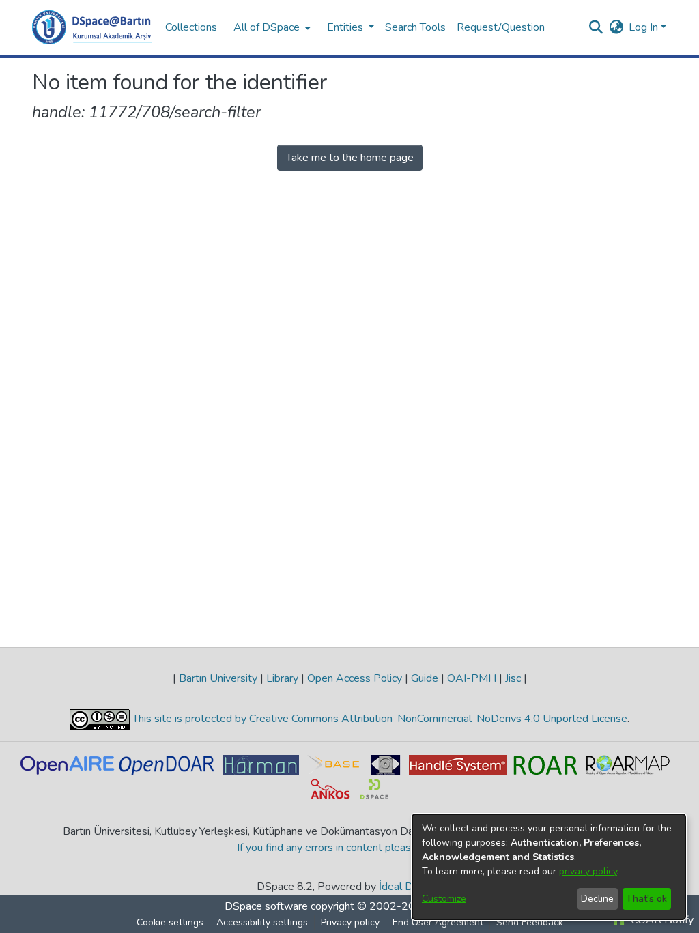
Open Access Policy (354, 678)
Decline (597, 898)
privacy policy (588, 871)
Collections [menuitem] (191, 27)
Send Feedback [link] (529, 922)
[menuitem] (271, 27)
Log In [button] (645, 27)
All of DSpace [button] (266, 27)
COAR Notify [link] (661, 920)
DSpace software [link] (266, 906)
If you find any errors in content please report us (350, 847)
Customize (444, 898)
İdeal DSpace (410, 886)
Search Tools (415, 27)
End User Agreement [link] (438, 922)
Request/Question (501, 27)
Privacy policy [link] (350, 922)
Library (282, 678)
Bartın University (218, 678)
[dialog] (548, 866)
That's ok (646, 898)
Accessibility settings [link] (262, 922)
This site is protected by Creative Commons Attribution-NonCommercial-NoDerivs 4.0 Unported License (378, 718)
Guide (424, 678)
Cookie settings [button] (170, 922)
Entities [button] (346, 27)
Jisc (513, 678)
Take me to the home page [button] (350, 157)
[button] (92, 27)
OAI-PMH (471, 678)
